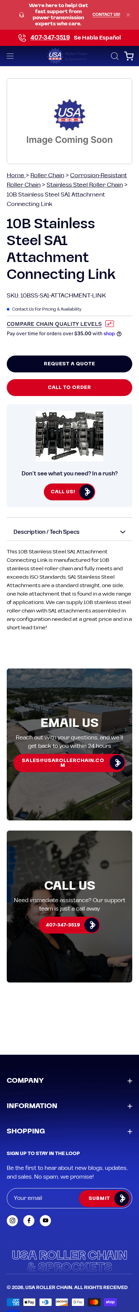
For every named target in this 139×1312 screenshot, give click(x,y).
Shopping (26, 1131)
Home (16, 175)
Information (32, 1106)
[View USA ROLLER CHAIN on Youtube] (45, 1220)
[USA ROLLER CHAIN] (69, 56)
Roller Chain (47, 175)
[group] (69, 15)
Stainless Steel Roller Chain (85, 185)
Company (25, 1080)
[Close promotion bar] (128, 14)
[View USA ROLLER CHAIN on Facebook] (28, 1220)
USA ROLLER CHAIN (48, 1287)
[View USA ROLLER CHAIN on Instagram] (12, 1220)
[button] (114, 56)
